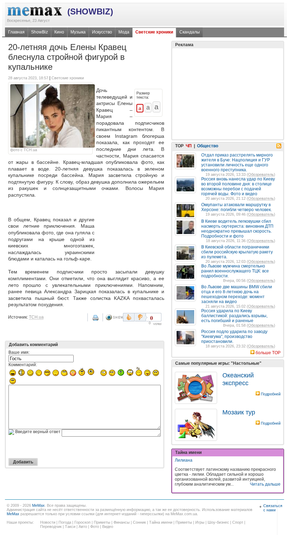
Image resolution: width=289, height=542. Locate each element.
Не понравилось (141, 317)
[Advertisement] (130, 230)
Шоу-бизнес (218, 522)
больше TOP (268, 352)
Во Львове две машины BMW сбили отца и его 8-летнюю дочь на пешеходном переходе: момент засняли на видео (236, 294)
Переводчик (51, 526)
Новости (47, 522)
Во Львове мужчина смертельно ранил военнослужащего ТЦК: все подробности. (235, 271)
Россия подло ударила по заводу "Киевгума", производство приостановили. (234, 336)
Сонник (139, 522)
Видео (107, 526)
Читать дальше (265, 484)
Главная (16, 32)
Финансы (121, 522)
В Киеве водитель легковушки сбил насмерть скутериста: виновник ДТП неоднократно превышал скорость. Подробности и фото (237, 229)
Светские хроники (154, 32)
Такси (70, 526)
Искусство (102, 32)
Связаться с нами (272, 508)
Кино (59, 32)
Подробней (271, 394)
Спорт (237, 522)
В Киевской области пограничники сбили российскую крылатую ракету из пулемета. (237, 252)
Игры (199, 522)
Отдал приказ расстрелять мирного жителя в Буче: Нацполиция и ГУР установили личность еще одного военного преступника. (237, 162)
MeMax (38, 505)
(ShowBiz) (90, 11)
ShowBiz (39, 32)
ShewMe (114, 317)
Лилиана (183, 460)
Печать (96, 320)
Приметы (102, 522)
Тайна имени (160, 522)
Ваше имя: (19, 352)
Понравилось (129, 317)
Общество (207, 145)
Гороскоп (82, 522)
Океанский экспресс (238, 379)
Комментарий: (22, 364)
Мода (123, 32)
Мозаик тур (238, 412)
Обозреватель (261, 174)
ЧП (189, 145)
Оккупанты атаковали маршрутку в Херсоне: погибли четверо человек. (236, 207)
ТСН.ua (36, 317)
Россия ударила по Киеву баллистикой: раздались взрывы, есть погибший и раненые (234, 315)
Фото (94, 526)
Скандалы (189, 32)
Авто (83, 526)
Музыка (78, 32)
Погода (65, 522)
